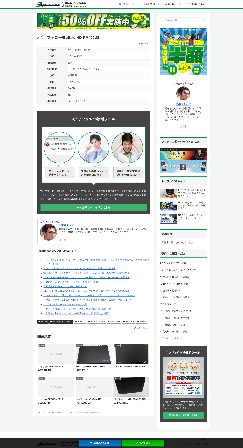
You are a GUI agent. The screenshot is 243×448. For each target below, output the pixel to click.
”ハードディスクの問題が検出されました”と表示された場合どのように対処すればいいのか (89, 295)
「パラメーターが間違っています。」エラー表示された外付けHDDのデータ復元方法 (86, 277)
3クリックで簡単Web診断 (173, 263)
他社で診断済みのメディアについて (178, 270)
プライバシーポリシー (171, 338)
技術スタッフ (66, 225)
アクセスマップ (168, 304)
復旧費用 (72, 101)
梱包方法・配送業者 (170, 290)
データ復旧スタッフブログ (173, 325)
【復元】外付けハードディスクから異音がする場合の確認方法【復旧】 (79, 309)
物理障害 (143, 322)
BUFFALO (81, 322)
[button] (204, 20)
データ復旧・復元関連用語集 (175, 318)
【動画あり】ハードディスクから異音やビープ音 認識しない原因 (76, 313)
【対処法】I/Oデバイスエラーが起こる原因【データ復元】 (73, 282)
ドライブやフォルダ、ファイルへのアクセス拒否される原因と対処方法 (79, 268)
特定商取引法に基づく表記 (173, 331)
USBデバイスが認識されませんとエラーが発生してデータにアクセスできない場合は (86, 291)
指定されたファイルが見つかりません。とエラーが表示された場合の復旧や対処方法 (86, 273)
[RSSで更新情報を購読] (65, 239)
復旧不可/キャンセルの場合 (174, 283)
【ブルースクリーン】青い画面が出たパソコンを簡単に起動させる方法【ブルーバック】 (88, 300)
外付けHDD (130, 322)
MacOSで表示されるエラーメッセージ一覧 (65, 304)
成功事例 (44, 322)
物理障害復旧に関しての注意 (175, 277)
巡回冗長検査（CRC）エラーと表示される (65, 286)
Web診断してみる (98, 443)
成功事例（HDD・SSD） (62, 322)
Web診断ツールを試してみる (93, 207)
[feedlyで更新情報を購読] (60, 239)
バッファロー (115, 322)
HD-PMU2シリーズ (98, 322)
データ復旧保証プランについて (176, 311)
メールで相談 (142, 443)
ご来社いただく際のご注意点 (175, 297)
